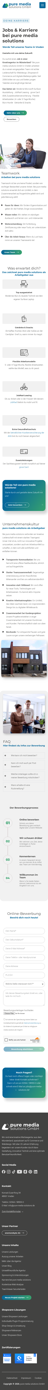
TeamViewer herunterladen (13, 1289)
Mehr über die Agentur (11, 1261)
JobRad (13, 402)
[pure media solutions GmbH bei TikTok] (14, 1172)
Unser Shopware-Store (12, 1335)
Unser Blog (6, 1265)
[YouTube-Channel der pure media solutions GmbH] (19, 1172)
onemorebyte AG (12, 1233)
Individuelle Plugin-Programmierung (17, 1321)
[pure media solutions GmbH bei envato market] (25, 1172)
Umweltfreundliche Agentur (14, 1270)
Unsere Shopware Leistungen (14, 1316)
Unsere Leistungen (10, 1251)
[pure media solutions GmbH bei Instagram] (8, 1172)
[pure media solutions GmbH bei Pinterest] (30, 1172)
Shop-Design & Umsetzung (13, 1325)
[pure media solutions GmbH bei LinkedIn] (36, 1172)
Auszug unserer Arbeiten (12, 1256)
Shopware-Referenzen (11, 1330)
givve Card (23, 467)
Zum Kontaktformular (11, 1211)
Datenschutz (12, 1378)
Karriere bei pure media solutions (16, 1279)
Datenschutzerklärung (31, 1023)
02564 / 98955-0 (29, 1083)
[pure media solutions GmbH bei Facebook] (3, 1172)
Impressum (26, 1378)
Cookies (38, 1378)
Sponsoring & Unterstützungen (15, 1275)
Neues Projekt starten (15, 1297)
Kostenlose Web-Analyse (12, 1284)
